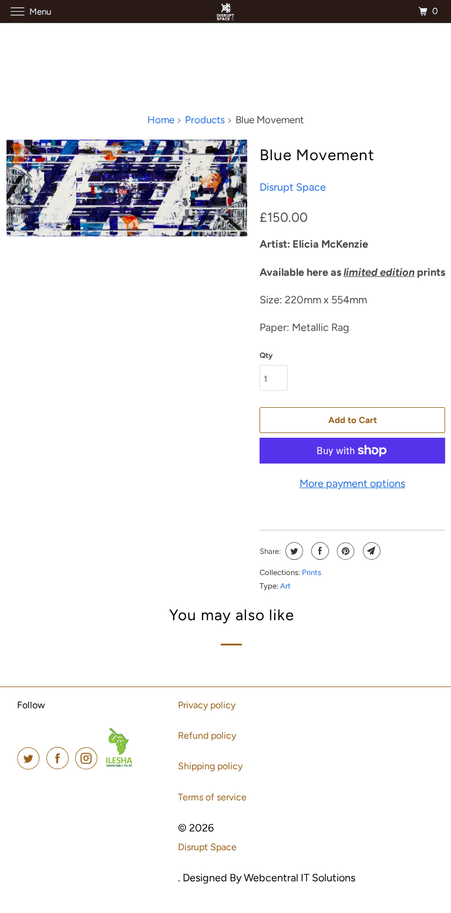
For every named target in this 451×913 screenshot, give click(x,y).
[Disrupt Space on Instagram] (88, 758)
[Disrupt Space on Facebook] (59, 758)
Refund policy (207, 735)
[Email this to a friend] (370, 551)
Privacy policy (206, 705)
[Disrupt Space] (225, 11)
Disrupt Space (293, 187)
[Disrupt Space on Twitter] (30, 758)
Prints (311, 572)
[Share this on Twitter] (292, 551)
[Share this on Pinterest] (344, 551)
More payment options (352, 483)
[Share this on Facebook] (318, 551)
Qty (266, 355)
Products (205, 120)
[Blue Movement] (127, 187)
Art (285, 585)
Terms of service (212, 797)
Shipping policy (210, 766)
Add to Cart (352, 420)
